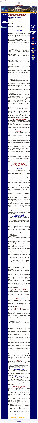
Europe (33, 33)
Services (5, 17)
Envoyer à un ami (13, 415)
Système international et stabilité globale (14, 417)
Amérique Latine (33, 57)
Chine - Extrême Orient (33, 43)
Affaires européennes (22, 417)
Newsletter (18, 421)
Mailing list (4, 21)
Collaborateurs (5, 20)
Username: (2, 25)
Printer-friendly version (13, 414)
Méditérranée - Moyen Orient (33, 46)
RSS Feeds (20, 421)
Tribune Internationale (5, 14)
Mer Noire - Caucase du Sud (33, 50)
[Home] (19, 4)
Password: (2, 26)
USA (33, 36)
